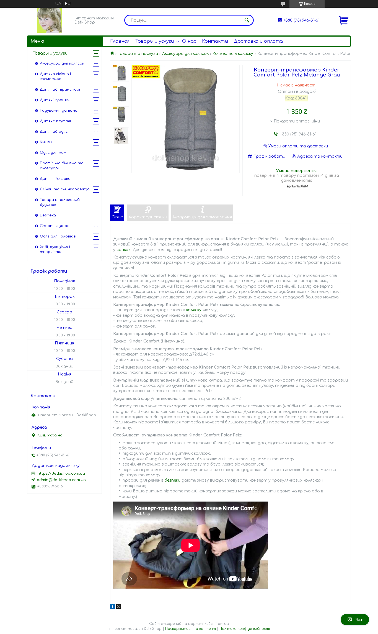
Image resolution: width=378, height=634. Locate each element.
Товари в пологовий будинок (60, 202)
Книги (46, 142)
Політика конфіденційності (244, 629)
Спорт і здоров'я (56, 226)
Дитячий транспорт (61, 89)
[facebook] (112, 607)
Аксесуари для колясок (185, 54)
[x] (118, 607)
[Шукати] (246, 20)
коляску (193, 310)
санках (123, 250)
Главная (120, 41)
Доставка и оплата (258, 41)
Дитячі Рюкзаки (55, 179)
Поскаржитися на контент (190, 629)
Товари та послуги (138, 54)
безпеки (172, 480)
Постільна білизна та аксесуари (62, 165)
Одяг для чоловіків (58, 236)
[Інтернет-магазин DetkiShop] (49, 20)
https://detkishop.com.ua (61, 474)
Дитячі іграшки (55, 100)
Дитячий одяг (54, 132)
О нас (189, 41)
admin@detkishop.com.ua (61, 480)
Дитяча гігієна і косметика (55, 76)
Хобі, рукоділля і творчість (55, 249)
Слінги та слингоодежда (65, 189)
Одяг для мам (53, 153)
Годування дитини (58, 111)
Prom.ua (221, 624)
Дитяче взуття (55, 121)
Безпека (48, 215)
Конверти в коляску (233, 54)
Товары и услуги (154, 41)
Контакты (215, 41)
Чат (359, 619)
